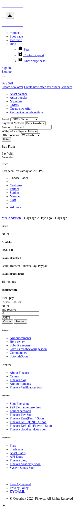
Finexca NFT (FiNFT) (28, 422)
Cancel (7, 321)
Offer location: (11, 135)
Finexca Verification (26, 387)
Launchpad (20, 411)
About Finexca (19, 372)
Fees (13, 445)
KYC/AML (17, 491)
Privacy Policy (19, 488)
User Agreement (20, 484)
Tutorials (19, 356)
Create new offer (12, 87)
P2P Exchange (25, 407)
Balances (66, 87)
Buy (4, 83)
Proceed (20, 321)
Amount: (7, 127)
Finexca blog (18, 380)
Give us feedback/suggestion (28, 349)
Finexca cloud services (28, 429)
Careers (15, 376)
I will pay (8, 298)
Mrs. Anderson (11, 218)
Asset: (6, 119)
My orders (53, 87)
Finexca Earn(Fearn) (27, 418)
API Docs (16, 456)
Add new (16, 207)
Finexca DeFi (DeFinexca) (31, 425)
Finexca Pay (21, 414)
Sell (10, 83)
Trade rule (16, 449)
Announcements (20, 338)
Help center (17, 341)
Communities (18, 352)
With (5, 131)
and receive (9, 309)
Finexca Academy (25, 464)
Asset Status (17, 453)
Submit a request (20, 345)
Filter (6, 139)
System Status (22, 467)
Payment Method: (13, 123)
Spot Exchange (19, 403)
